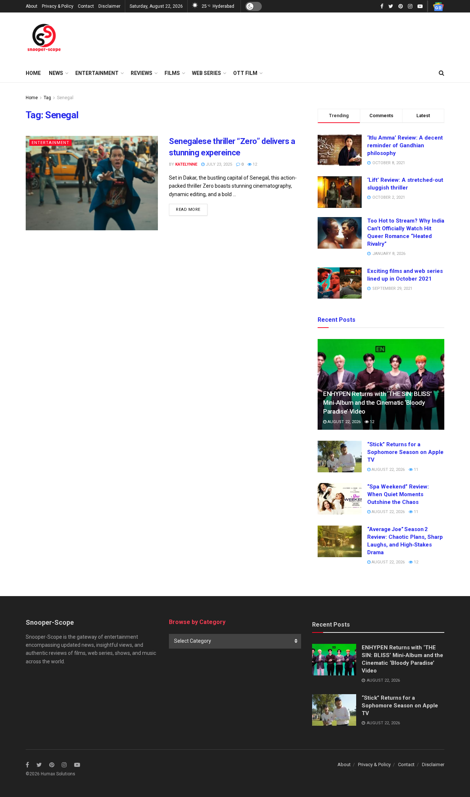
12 (254, 164)
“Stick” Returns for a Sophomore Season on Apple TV (405, 452)
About (31, 6)
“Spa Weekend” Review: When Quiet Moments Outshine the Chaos (398, 494)
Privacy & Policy (57, 6)
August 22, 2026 (343, 421)
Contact (86, 6)
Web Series (206, 73)
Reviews (141, 73)
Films (172, 73)
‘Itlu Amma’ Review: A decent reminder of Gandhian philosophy (405, 145)
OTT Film (245, 73)
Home (33, 73)
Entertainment (97, 73)
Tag (47, 97)
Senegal (65, 97)
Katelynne (186, 164)
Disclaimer (109, 6)
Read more (188, 209)
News (56, 73)
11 (415, 469)
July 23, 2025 (218, 164)
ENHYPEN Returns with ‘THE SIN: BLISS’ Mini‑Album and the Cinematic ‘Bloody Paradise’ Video (377, 402)
